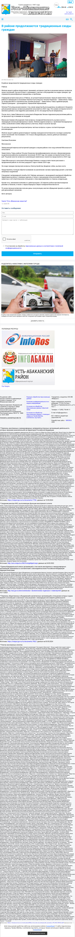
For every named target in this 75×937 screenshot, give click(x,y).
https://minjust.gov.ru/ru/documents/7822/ (22, 641)
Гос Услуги (5, 386)
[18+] (27, 9)
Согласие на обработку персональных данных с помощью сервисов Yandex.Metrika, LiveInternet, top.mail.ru (38, 415)
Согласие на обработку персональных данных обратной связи (37, 408)
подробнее (50, 926)
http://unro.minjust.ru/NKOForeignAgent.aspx (23, 563)
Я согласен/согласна (37, 933)
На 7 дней (69, 12)
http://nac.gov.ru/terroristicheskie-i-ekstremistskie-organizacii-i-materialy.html (34, 591)
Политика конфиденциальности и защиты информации (37, 402)
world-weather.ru (69, 14)
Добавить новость (37, 321)
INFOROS (69, 420)
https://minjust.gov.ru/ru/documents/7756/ (22, 500)
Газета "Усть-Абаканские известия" (14, 201)
